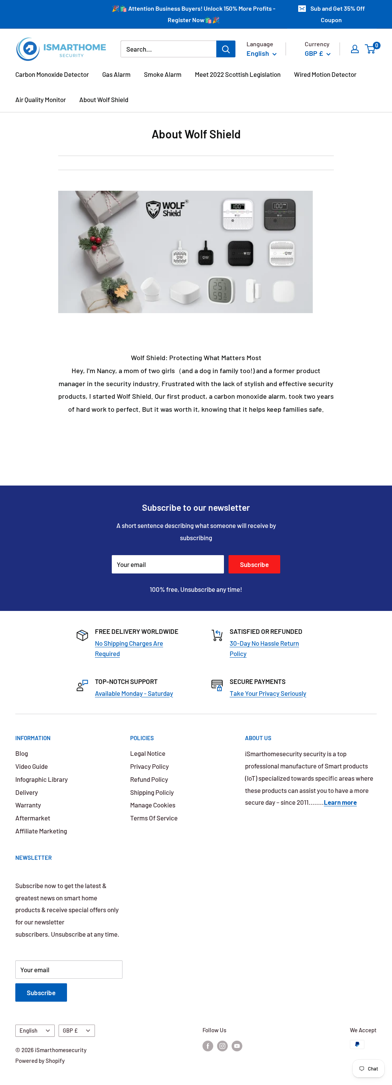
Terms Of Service (154, 818)
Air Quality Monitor (40, 99)
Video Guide (31, 766)
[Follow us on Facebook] (208, 1045)
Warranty (28, 805)
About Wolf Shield (103, 99)
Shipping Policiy (152, 792)
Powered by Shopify (40, 1060)
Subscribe (254, 564)
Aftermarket (32, 818)
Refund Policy (149, 779)
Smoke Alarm (162, 74)
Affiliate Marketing (41, 831)
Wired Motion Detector (325, 74)
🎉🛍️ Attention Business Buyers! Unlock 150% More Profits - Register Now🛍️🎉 (193, 14)
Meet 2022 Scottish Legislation (238, 74)
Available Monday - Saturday (134, 693)
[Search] (225, 49)
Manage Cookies (152, 805)
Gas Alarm (116, 74)
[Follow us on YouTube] (237, 1045)
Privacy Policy (149, 766)
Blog (21, 753)
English (29, 1030)
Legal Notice (147, 753)
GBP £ (70, 1030)
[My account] (355, 49)
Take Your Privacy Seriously (268, 693)
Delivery (26, 792)
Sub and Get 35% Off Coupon (337, 14)
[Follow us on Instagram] (222, 1045)
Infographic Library (41, 779)
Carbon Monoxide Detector (52, 74)
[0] (370, 49)
